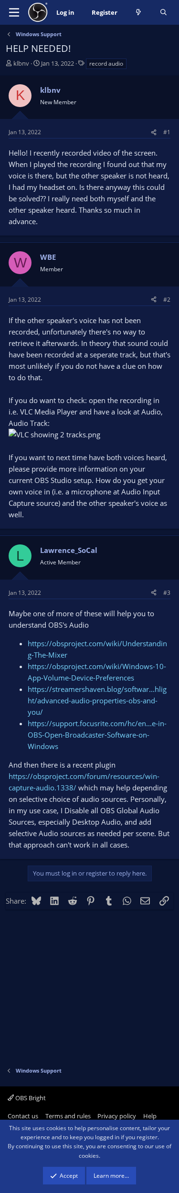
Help (150, 1116)
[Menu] (14, 12)
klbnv (21, 63)
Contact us (23, 1116)
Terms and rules (68, 1116)
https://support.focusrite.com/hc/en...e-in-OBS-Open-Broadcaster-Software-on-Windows (97, 735)
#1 (166, 132)
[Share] (153, 132)
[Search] (163, 12)
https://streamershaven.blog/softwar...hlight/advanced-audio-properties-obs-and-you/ (97, 700)
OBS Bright (30, 1098)
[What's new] (138, 12)
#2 (166, 300)
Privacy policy (116, 1116)
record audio (106, 63)
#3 (166, 593)
